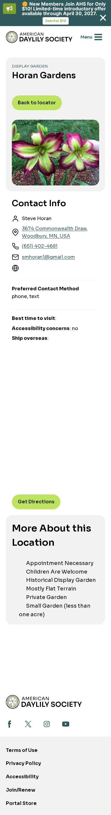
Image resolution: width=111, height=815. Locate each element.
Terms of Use (22, 750)
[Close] (103, 18)
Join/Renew (20, 790)
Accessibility (22, 777)
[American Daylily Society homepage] (44, 701)
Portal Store (21, 805)
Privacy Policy (23, 763)
